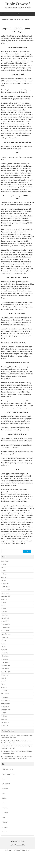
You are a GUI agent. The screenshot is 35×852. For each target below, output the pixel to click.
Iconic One (8, 850)
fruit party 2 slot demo (14, 522)
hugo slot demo (25, 524)
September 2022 (5, 709)
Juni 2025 (3, 605)
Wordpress (26, 850)
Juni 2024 (3, 643)
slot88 (3, 793)
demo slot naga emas (17, 513)
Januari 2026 (4, 583)
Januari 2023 (4, 697)
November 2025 (5, 589)
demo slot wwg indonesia (17, 520)
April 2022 (4, 716)
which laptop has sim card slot (16, 543)
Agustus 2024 (4, 637)
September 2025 (5, 596)
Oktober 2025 (5, 593)
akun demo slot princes (26, 506)
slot (3, 779)
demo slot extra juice (23, 508)
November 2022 (5, 703)
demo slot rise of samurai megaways (14, 517)
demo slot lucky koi (21, 510)
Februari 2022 (5, 722)
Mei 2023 (3, 684)
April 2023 (4, 687)
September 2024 (5, 634)
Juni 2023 (3, 681)
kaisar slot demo (6, 527)
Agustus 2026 (4, 561)
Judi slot (4, 832)
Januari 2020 (4, 725)
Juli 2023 (3, 678)
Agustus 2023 (4, 675)
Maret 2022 (4, 719)
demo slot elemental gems (9, 508)
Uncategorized (11, 506)
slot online (5, 807)
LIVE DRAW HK (6, 783)
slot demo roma (11, 534)
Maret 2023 (4, 690)
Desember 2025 (5, 586)
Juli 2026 (3, 564)
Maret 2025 (4, 615)
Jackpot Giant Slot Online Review (15, 28)
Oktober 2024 (5, 630)
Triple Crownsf (17, 4)
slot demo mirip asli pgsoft (17, 531)
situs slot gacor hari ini (8, 774)
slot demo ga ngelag (15, 529)
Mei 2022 (3, 712)
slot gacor (5, 812)
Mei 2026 (3, 571)
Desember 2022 (5, 700)
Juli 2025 (3, 602)
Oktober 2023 (5, 668)
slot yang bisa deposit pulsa (16, 541)
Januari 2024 (4, 659)
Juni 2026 (3, 567)
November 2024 (5, 627)
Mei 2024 (3, 646)
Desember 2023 (5, 662)
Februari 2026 (5, 580)
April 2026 (4, 574)
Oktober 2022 (5, 706)
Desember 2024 (5, 624)
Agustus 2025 (4, 599)
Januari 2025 (4, 621)
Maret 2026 (4, 577)
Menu (17, 14)
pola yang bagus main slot (19, 527)
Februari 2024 (5, 656)
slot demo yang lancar (23, 534)
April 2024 (4, 649)
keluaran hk (5, 788)
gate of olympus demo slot (12, 524)
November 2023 (5, 665)
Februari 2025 (5, 618)
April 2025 (4, 612)
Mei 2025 (3, 608)
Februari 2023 (5, 694)
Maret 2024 (4, 653)
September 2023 (5, 671)
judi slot (4, 798)
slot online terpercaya (8, 769)
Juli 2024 (3, 640)
